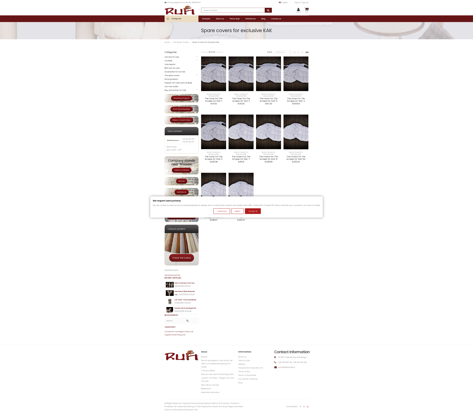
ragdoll (168, 335)
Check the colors (181, 257)
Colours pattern (208, 370)
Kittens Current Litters (181, 120)
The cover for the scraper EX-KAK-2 (241, 99)
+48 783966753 (194, 2)
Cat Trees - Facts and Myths (185, 300)
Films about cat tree (210, 385)
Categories (176, 18)
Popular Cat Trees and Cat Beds (178, 83)
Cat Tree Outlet (171, 86)
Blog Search (171, 315)
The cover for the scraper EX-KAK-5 (213, 157)
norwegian (179, 331)
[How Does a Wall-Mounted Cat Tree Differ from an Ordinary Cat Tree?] (170, 293)
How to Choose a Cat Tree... (184, 283)
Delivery (241, 364)
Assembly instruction (210, 392)
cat (191, 331)
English (285, 2)
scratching (176, 335)
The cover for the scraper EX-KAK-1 (213, 99)
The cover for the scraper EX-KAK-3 (268, 99)
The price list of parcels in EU (250, 368)
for (173, 331)
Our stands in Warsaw (248, 379)
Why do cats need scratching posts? (217, 374)
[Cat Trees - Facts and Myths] (170, 301)
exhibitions (181, 192)
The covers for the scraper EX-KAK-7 (241, 157)
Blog (240, 382)
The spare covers (172, 75)
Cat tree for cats (172, 57)
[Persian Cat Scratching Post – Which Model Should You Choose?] (170, 310)
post (183, 335)
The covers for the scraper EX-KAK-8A (295, 157)
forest (187, 331)
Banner (181, 181)
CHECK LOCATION (181, 170)
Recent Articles (173, 277)
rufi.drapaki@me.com (176, 2)
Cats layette (170, 64)
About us (242, 357)
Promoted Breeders (181, 109)
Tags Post (170, 327)
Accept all (253, 211)
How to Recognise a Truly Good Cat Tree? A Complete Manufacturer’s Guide (216, 363)
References (206, 388)
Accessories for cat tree (175, 72)
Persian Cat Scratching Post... (185, 308)
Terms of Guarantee (247, 375)
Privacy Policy (244, 371)
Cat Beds (168, 60)
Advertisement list (172, 275)
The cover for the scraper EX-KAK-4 (296, 99)
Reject (237, 211)
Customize (222, 211)
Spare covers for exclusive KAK (214, 95)
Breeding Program (182, 98)
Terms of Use (244, 360)
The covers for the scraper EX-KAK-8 (268, 157)
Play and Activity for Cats (175, 90)
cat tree (168, 331)
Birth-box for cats (172, 68)
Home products (171, 79)
